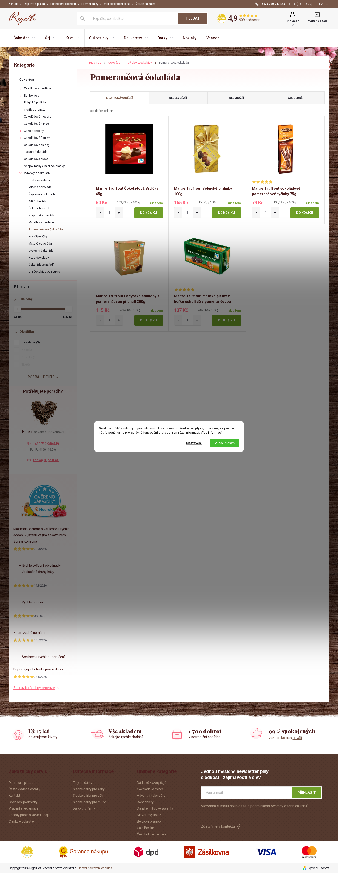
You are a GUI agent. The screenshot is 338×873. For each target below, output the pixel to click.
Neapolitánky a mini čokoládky (44, 166)
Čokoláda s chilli (39, 208)
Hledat (193, 18)
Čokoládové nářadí (41, 264)
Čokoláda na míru (147, 4)
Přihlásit (306, 792)
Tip (25, 364)
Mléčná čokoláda (40, 187)
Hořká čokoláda (39, 180)
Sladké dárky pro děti (88, 795)
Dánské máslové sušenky (155, 808)
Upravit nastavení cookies (95, 868)
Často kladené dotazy (24, 789)
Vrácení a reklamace (23, 808)
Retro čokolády (39, 257)
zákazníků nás (285, 738)
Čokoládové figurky (37, 137)
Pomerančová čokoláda (46, 229)
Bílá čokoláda (38, 201)
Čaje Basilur (145, 828)
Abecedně (295, 98)
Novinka (28, 357)
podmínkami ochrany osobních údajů (279, 806)
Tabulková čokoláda (37, 88)
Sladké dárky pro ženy (89, 789)
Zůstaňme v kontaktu (218, 826)
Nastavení (194, 443)
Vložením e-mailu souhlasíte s (254, 806)
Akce (27, 349)
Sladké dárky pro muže (89, 802)
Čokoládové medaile (37, 116)
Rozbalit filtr (41, 377)
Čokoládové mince (36, 123)
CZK (322, 4)
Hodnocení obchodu (63, 4)
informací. (215, 432)
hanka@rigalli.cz (46, 460)
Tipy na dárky (82, 783)
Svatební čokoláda (41, 250)
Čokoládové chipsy (36, 145)
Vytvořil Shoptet (318, 868)
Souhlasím (227, 443)
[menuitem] (24, 38)
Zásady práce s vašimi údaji (29, 815)
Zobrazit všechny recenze (34, 688)
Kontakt (13, 4)
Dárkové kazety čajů (151, 783)
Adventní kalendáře (151, 795)
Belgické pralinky (35, 102)
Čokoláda (26, 79)
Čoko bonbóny (34, 131)
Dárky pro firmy (84, 808)
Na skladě (30, 342)
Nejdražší (236, 98)
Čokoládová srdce (36, 159)
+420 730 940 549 (46, 444)
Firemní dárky (89, 4)
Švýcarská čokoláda (42, 194)
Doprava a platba (34, 4)
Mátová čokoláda (40, 243)
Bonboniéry (31, 95)
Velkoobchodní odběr (117, 4)
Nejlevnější (178, 98)
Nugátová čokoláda (42, 215)
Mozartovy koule (149, 815)
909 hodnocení (250, 20)
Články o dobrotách (23, 821)
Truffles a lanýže (34, 109)
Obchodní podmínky (23, 802)
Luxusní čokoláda (35, 151)
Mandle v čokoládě (41, 222)
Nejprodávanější (119, 98)
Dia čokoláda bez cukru (44, 271)
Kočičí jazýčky (38, 236)
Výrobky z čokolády (37, 173)
